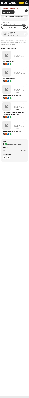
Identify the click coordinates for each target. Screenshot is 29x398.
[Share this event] (25, 27)
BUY (21, 3)
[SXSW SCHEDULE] (8, 3)
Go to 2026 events (8, 12)
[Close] (26, 10)
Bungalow (23, 24)
